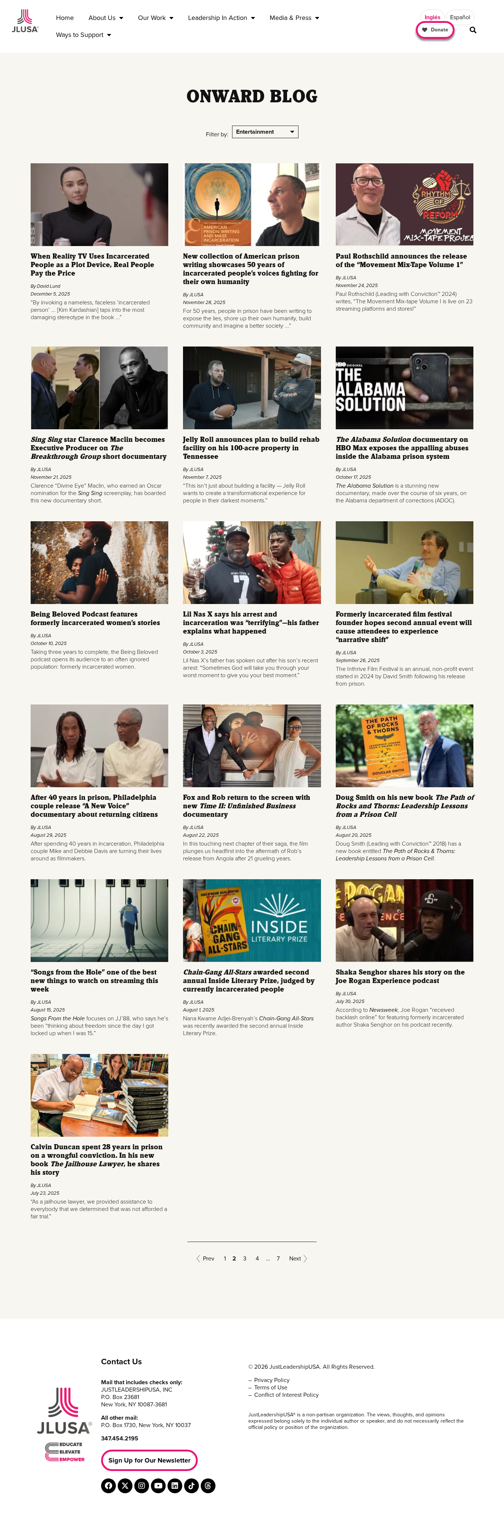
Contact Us (121, 1361)
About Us (102, 18)
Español (460, 17)
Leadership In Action (217, 18)
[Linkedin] (175, 1485)
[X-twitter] (125, 1485)
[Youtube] (158, 1485)
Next (295, 1258)
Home (65, 18)
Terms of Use (270, 1387)
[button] (473, 30)
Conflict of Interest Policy (286, 1395)
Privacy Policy (272, 1380)
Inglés (433, 17)
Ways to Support (79, 35)
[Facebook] (108, 1485)
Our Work (152, 18)
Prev (208, 1258)
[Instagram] (141, 1485)
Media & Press (290, 18)
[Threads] (208, 1485)
